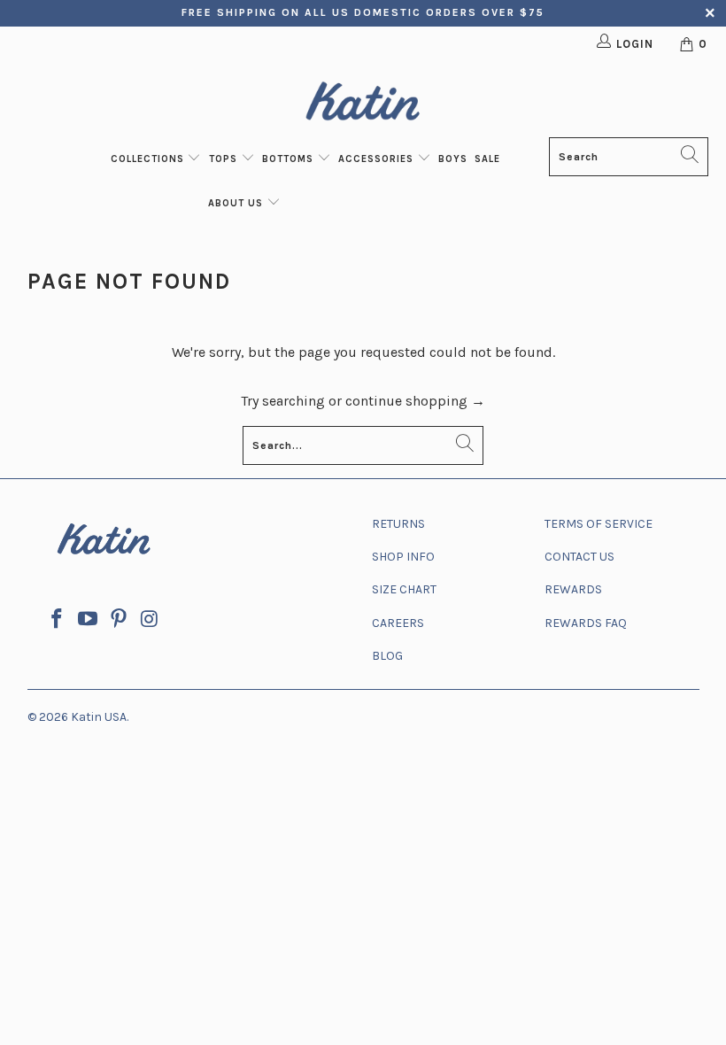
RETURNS (398, 523)
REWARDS (573, 589)
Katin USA (99, 716)
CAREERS (398, 623)
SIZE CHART (404, 589)
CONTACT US (579, 556)
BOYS (452, 159)
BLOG (387, 655)
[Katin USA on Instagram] (149, 619)
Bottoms (289, 159)
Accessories (377, 159)
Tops (225, 159)
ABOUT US (237, 203)
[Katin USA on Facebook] (57, 619)
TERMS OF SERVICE (598, 523)
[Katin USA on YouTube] (88, 619)
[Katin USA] (363, 104)
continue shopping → (415, 400)
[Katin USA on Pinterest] (118, 619)
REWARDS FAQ (585, 623)
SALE (487, 159)
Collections (149, 159)
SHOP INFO (403, 556)
